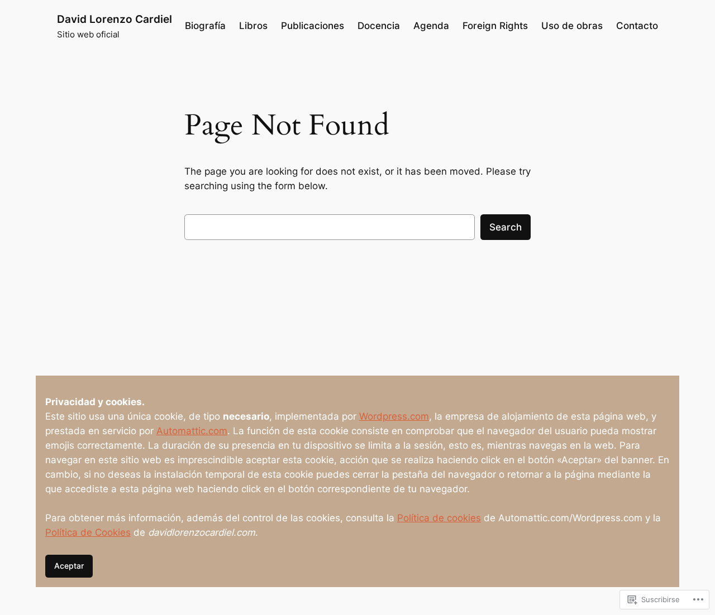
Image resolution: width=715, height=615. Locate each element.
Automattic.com (191, 430)
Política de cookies (439, 517)
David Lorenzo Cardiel (114, 19)
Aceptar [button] (69, 565)
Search (505, 227)
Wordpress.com (394, 416)
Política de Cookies (88, 532)
